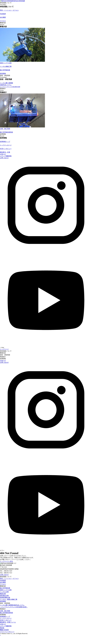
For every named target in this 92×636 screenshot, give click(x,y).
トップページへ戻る (6, 561)
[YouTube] (46, 344)
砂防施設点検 (4, 595)
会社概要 (3, 582)
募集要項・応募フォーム (8, 622)
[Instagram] (46, 251)
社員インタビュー (6, 620)
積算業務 (3, 601)
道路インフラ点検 (6, 590)
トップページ (4, 349)
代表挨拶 (3, 580)
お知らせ (3, 154)
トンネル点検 (4, 592)
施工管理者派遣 (5, 588)
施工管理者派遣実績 (6, 612)
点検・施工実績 (5, 611)
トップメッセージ (6, 618)
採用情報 (3, 358)
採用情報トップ (5, 616)
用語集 (2, 628)
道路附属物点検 (5, 597)
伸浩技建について (6, 351)
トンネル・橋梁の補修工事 (8, 599)
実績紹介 (3, 357)
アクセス (3, 584)
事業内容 (3, 353)
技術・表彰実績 (5, 355)
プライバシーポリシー (7, 631)
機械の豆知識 (4, 630)
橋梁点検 (3, 593)
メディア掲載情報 (6, 156)
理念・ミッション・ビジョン (9, 578)
